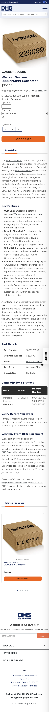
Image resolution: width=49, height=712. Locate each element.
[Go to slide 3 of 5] (22, 590)
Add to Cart (23, 579)
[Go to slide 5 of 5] (27, 590)
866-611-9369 (36, 483)
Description (11, 150)
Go (3, 117)
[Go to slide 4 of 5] (25, 590)
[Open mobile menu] (44, 8)
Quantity (7, 125)
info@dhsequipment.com (14, 483)
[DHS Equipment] (24, 616)
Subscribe (43, 636)
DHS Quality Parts (11, 452)
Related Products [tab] (14, 503)
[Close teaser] (42, 365)
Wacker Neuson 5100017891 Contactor (15, 563)
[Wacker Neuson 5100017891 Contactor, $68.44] (23, 534)
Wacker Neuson (14, 160)
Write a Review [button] (39, 91)
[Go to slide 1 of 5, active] (17, 590)
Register (5, 2)
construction (36, 214)
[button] (46, 356)
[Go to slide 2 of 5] (20, 590)
